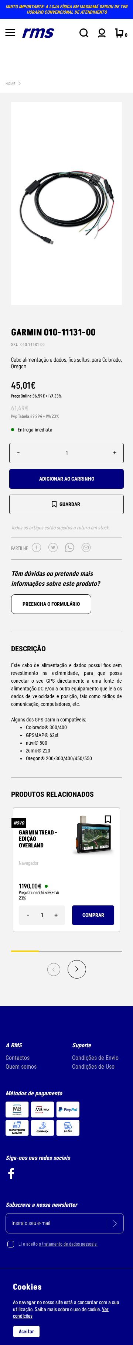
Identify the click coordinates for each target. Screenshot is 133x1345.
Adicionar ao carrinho (66, 479)
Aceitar (26, 1331)
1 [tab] (25, 951)
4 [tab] (108, 951)
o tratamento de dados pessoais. (68, 1244)
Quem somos (21, 1066)
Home (10, 84)
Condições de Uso (93, 1066)
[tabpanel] (66, 869)
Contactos (18, 1057)
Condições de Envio (95, 1057)
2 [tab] (52, 951)
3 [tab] (80, 951)
